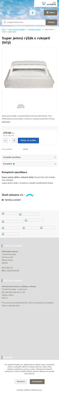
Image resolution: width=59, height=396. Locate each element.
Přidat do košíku (28, 140)
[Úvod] (13, 12)
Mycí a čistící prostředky (17, 30)
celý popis (6, 122)
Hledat (51, 22)
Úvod (3, 30)
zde (40, 390)
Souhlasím (37, 381)
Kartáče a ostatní (35, 30)
